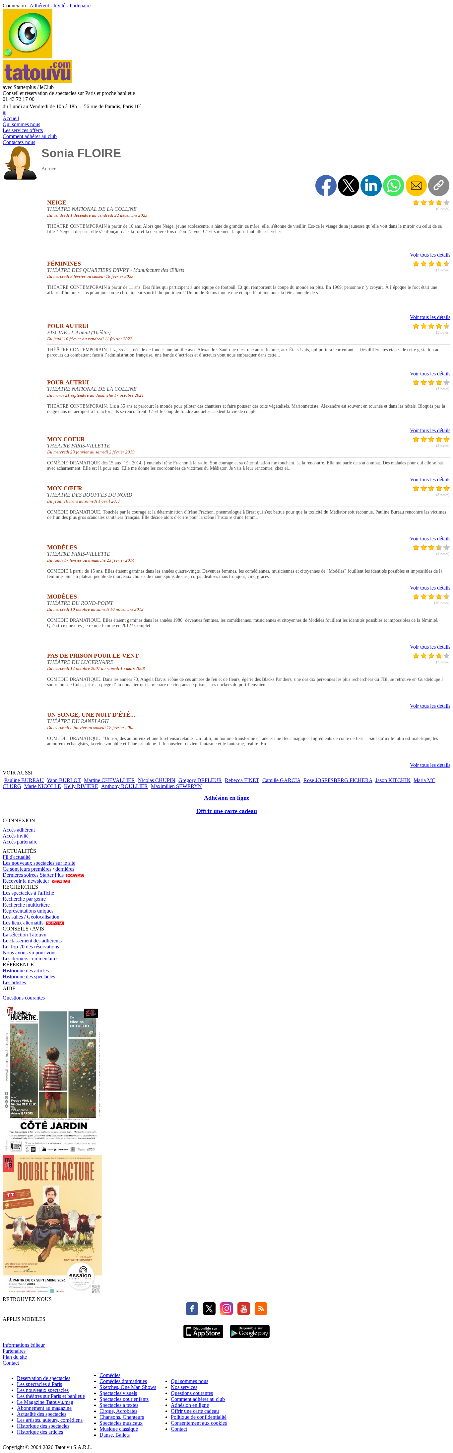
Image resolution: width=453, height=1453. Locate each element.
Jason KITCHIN (393, 780)
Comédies (109, 1375)
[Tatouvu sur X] (208, 1313)
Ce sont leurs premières (27, 869)
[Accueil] (27, 56)
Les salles (13, 917)
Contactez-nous (19, 142)
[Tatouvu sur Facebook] (192, 1313)
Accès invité (16, 836)
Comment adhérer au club (30, 136)
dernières (64, 869)
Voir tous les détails (430, 255)
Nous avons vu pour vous (29, 952)
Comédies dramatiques (123, 1381)
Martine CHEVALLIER (109, 780)
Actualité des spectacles (41, 1414)
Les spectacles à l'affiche (28, 893)
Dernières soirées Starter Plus (33, 875)
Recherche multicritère (26, 905)
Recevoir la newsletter (26, 881)
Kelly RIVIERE (81, 786)
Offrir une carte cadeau (226, 811)
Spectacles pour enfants (124, 1399)
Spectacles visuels (118, 1393)
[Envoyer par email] (416, 185)
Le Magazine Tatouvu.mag (45, 1402)
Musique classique (118, 1429)
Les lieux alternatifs (23, 923)
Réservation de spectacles (43, 1378)
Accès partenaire (20, 842)
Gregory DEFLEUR (200, 780)
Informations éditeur (24, 1345)
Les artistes (14, 982)
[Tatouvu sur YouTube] (242, 1313)
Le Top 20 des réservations (31, 946)
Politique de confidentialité (199, 1417)
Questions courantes (24, 998)
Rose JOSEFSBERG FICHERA (337, 780)
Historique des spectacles (29, 976)
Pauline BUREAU (24, 780)
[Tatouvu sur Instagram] (225, 1313)
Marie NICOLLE (42, 786)
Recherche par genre (24, 899)
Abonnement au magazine (44, 1408)
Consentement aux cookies (199, 1423)
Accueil (11, 118)
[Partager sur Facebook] (326, 185)
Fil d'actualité (17, 857)
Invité (59, 5)
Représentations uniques (28, 911)
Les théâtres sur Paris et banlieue (51, 1396)
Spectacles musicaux (121, 1423)
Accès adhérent (19, 830)
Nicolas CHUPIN (156, 780)
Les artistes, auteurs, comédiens (50, 1420)
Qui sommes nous (21, 124)
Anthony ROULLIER (124, 786)
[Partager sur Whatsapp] (393, 185)
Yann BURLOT (64, 780)
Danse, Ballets (114, 1435)
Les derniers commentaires (30, 958)
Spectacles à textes (118, 1405)
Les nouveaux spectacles (43, 1390)
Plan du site (15, 1357)
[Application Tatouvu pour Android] (249, 1339)
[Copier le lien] (438, 185)
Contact (11, 1363)
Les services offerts (23, 130)
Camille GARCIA (281, 780)
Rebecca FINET (242, 780)
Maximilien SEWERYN (176, 786)
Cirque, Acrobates (118, 1411)
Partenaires (14, 1351)
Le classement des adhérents (32, 940)
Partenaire (80, 5)
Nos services (184, 1387)
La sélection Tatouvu (24, 934)
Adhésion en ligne (226, 797)
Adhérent (39, 5)
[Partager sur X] (348, 185)
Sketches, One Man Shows (127, 1387)
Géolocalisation (43, 917)
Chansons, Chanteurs (121, 1417)
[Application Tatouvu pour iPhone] (203, 1339)
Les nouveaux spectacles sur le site (39, 863)
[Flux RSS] (259, 1313)
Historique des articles (26, 970)
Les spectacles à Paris (39, 1384)
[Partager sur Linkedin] (371, 185)
